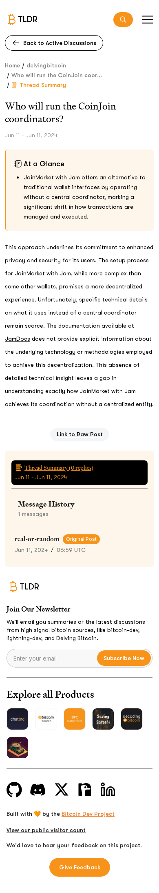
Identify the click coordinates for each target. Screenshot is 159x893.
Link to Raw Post (80, 434)
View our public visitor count (46, 830)
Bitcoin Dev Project (88, 813)
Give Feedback (79, 867)
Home (12, 65)
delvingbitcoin (46, 65)
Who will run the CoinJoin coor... (56, 75)
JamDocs (17, 338)
